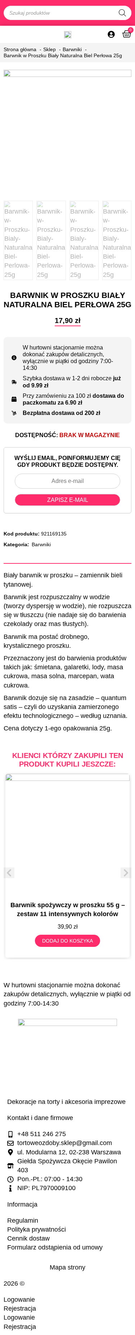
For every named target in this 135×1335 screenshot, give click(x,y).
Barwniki (41, 544)
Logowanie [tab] (19, 1299)
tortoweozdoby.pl (50, 1283)
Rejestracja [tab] (20, 1308)
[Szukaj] (122, 13)
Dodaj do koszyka (67, 941)
